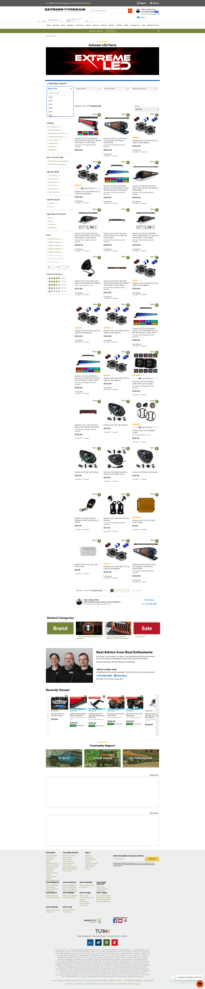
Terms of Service (128, 984)
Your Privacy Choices (133, 981)
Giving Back (89, 857)
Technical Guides (51, 873)
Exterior (104, 25)
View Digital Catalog (52, 880)
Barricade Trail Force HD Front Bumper (115, 715)
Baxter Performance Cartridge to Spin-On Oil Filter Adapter (153, 717)
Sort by (137, 106)
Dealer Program (90, 865)
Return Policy (67, 859)
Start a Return (67, 857)
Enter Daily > (111, 31)
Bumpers (70, 25)
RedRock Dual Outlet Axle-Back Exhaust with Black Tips (97, 716)
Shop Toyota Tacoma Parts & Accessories (85, 903)
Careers (87, 861)
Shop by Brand (51, 36)
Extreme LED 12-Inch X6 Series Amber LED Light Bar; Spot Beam (87, 426)
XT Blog (48, 875)
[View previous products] (48, 715)
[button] (141, 17)
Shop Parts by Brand (52, 865)
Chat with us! (67, 865)
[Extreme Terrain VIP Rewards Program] (59, 703)
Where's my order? (69, 855)
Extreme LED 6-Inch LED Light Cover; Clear (86, 565)
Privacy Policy (141, 863)
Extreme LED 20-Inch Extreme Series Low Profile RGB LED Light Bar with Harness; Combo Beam (116, 188)
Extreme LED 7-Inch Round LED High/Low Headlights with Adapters (88, 282)
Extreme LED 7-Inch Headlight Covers (143, 432)
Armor (63, 25)
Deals (48, 25)
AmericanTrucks (99, 936)
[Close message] (158, 31)
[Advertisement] (102, 792)
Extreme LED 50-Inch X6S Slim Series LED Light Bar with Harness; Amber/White (145, 188)
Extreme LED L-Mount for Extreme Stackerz (116, 519)
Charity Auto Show (91, 863)
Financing (49, 871)
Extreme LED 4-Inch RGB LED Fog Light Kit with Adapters (145, 142)
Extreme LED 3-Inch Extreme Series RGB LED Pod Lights (143, 383)
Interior (111, 25)
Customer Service (69, 863)
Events (48, 861)
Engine (88, 25)
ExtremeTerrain (114, 936)
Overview (88, 855)
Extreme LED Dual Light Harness (116, 425)
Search (130, 11)
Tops (143, 25)
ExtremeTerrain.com (65, 10)
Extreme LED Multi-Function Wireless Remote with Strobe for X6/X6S (87, 520)
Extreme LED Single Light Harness (145, 472)
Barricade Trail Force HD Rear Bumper (134, 715)
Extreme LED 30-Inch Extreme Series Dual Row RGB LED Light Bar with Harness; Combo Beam (88, 140)
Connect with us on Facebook (115, 921)
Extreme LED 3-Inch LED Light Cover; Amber (143, 521)
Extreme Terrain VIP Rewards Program (57, 714)
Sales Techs (89, 867)
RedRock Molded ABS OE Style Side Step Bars (78, 716)
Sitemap (104, 981)
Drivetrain (80, 25)
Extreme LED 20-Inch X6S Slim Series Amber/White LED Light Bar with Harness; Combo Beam (116, 283)
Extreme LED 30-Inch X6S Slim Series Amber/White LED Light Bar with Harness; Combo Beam (87, 235)
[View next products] (157, 715)
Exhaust (96, 25)
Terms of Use (67, 871)
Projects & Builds (51, 855)
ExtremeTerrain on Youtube (120, 921)
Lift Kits (119, 25)
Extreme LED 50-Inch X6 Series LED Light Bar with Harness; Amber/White (115, 140)
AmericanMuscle (84, 936)
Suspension (135, 25)
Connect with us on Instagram (125, 921)
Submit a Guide (90, 859)
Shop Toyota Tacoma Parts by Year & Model (87, 897)
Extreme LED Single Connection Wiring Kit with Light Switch (115, 473)
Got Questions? (68, 861)
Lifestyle (56, 25)
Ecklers (125, 936)
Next (138, 590)
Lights (126, 25)
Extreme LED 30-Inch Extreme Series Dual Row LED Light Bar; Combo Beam (115, 235)
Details (87, 3)
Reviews (87, 869)
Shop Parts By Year (52, 863)
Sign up (152, 859)
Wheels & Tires (153, 25)
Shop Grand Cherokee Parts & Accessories (102, 889)
